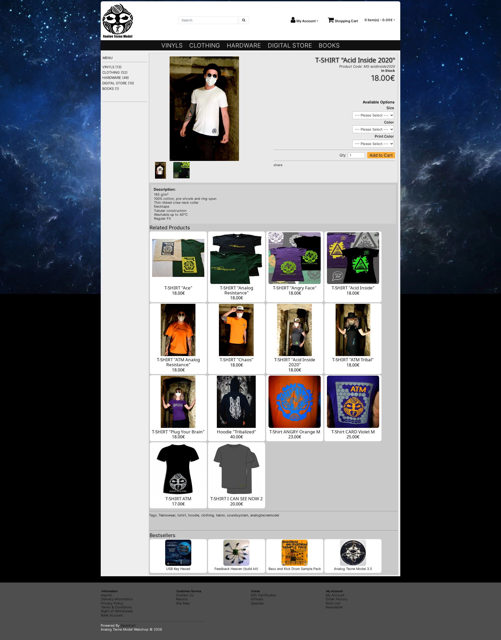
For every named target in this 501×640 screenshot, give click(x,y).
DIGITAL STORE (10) (118, 83)
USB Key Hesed (178, 569)
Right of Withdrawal (117, 611)
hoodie (193, 515)
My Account (335, 595)
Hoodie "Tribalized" (236, 432)
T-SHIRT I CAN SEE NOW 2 (236, 499)
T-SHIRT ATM (178, 499)
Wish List (333, 603)
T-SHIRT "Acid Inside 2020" (294, 362)
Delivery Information (117, 599)
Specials (257, 603)
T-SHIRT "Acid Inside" (353, 288)
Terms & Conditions (116, 607)
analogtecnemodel (264, 515)
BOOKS (329, 45)
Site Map (183, 603)
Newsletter (334, 607)
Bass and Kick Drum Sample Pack (295, 569)
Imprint (106, 595)
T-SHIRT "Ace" (178, 288)
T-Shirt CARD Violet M (353, 432)
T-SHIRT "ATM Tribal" (353, 360)
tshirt (181, 515)
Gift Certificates (263, 595)
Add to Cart (381, 155)
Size (390, 108)
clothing (207, 515)
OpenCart (128, 625)
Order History (336, 599)
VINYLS (172, 45)
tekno (220, 515)
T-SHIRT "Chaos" (236, 360)
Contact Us (185, 595)
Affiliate (257, 599)
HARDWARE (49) (115, 77)
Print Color (384, 136)
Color (389, 122)
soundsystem (237, 515)
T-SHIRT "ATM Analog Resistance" (178, 362)
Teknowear (167, 515)
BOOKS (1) (110, 88)
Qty (342, 155)
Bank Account (112, 615)
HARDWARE (244, 45)
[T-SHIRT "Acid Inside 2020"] (204, 108)
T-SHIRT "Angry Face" (295, 288)
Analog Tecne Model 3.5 (353, 569)
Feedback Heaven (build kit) (236, 569)
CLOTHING (204, 45)
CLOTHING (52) (115, 72)
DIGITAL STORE (290, 45)
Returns (182, 599)
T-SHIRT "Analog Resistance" (236, 290)
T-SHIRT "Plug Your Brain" (178, 432)
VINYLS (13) (112, 67)
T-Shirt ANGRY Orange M (294, 432)
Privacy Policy (112, 603)
